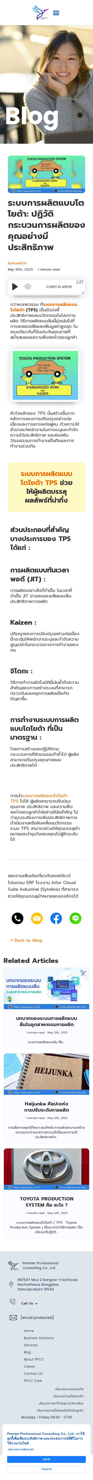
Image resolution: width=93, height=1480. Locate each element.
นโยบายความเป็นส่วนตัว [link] (21, 1449)
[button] (56, 13)
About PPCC (34, 1359)
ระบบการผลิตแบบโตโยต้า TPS (46, 478)
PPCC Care (33, 1380)
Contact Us (33, 1373)
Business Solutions (39, 1338)
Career (29, 1366)
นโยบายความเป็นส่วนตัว (68, 1396)
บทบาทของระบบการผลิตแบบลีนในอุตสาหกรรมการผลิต (46, 1021)
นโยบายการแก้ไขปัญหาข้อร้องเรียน (61, 1403)
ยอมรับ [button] (46, 1459)
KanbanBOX (17, 263)
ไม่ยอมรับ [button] (46, 1469)
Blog (27, 1352)
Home (29, 1330)
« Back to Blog (26, 940)
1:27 (79, 282)
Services (31, 1345)
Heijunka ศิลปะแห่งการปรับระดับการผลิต (46, 1107)
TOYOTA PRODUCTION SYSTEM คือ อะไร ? (46, 1202)
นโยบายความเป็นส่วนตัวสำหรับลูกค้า (60, 1410)
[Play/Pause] (15, 286)
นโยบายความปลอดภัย (69, 1389)
